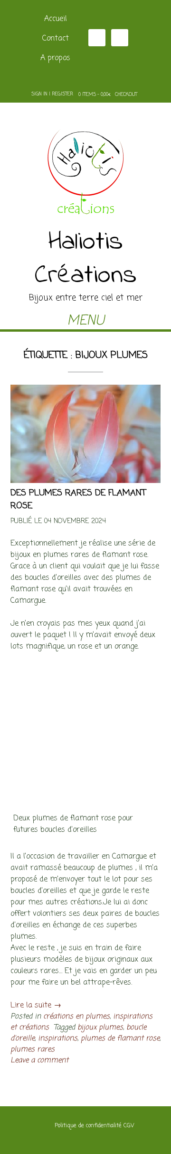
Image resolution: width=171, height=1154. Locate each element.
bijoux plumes (100, 1027)
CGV (129, 1126)
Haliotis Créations (86, 259)
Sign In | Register (52, 94)
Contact (55, 38)
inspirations (57, 1038)
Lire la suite (35, 1005)
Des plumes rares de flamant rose (78, 499)
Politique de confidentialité (88, 1126)
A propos (55, 58)
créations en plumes (76, 1016)
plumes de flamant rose (120, 1038)
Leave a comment (39, 1060)
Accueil (55, 19)
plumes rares (32, 1049)
